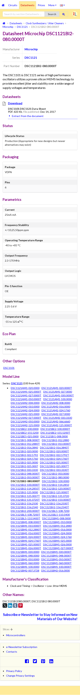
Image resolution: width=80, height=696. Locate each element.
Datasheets (27, 5)
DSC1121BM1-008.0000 (56, 518)
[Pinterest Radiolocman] (44, 661)
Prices (41, 5)
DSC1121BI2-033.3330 (24, 470)
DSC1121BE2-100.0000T (55, 429)
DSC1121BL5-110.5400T (25, 518)
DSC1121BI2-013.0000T (56, 443)
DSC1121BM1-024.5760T (26, 540)
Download (15, 103)
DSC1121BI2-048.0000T (25, 473)
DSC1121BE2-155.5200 (25, 432)
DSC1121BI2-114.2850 (55, 484)
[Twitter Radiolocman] (36, 661)
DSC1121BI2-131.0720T (25, 499)
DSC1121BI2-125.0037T (25, 496)
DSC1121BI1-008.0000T (25, 440)
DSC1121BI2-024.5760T (54, 458)
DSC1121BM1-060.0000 (25, 563)
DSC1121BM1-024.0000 (57, 533)
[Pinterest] (20, 605)
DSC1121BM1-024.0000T (26, 537)
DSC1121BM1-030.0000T (56, 551)
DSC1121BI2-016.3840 (24, 447)
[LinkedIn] (10, 605)
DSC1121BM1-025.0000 (57, 540)
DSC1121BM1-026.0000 (57, 544)
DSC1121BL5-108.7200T (25, 514)
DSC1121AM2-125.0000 (25, 425)
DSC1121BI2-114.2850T (25, 488)
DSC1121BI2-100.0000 (55, 481)
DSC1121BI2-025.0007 (24, 466)
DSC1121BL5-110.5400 (56, 514)
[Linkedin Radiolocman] (52, 661)
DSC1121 (31, 57)
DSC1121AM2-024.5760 (55, 410)
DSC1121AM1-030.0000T (58, 395)
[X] (5, 605)
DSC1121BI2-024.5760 (24, 458)
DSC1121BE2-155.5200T (55, 432)
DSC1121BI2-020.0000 (24, 451)
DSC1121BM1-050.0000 (25, 559)
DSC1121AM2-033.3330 (57, 417)
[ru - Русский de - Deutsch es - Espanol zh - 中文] (62, 5)
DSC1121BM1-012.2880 (57, 525)
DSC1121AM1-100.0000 (57, 399)
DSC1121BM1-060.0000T (56, 563)
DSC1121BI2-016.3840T (54, 447)
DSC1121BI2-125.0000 (24, 492)
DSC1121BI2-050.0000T (25, 477)
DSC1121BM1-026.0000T (26, 548)
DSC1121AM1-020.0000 (25, 388)
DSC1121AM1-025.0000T (26, 391)
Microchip (31, 49)
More (53, 4)
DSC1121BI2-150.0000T (56, 499)
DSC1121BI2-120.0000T (56, 488)
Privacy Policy (14, 671)
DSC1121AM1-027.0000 (57, 391)
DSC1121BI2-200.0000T (25, 510)
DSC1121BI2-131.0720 (55, 496)
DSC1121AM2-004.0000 (25, 402)
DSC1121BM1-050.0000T (56, 559)
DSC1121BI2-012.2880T (25, 443)
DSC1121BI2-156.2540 (24, 507)
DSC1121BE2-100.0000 (25, 429)
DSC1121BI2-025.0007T (54, 466)
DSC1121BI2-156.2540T (54, 507)
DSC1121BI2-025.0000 (24, 462)
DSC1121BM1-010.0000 (57, 522)
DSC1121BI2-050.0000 (55, 473)
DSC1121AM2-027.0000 (55, 414)
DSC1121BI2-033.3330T (54, 470)
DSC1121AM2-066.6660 (55, 421)
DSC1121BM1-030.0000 (25, 551)
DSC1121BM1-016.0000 (57, 529)
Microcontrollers (15, 635)
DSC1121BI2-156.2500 (24, 503)
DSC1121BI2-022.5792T (54, 455)
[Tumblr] (15, 605)
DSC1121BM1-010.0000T (26, 525)
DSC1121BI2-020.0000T (54, 451)
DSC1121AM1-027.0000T (26, 395)
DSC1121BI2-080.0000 (55, 477)
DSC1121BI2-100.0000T (25, 484)
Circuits (12, 5)
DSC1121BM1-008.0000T (26, 522)
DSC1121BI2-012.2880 (55, 440)
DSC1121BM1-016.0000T (26, 533)
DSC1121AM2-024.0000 (25, 410)
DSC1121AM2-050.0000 (25, 421)
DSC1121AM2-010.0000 (25, 406)
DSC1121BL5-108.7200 (55, 510)
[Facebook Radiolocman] (27, 661)
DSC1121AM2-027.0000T (26, 417)
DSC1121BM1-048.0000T (56, 555)
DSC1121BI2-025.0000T (54, 462)
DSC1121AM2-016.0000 (55, 406)
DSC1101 (9, 367)
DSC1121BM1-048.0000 (25, 555)
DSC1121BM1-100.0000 (25, 566)
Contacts (11, 651)
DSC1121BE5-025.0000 (25, 436)
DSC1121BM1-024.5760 (57, 537)
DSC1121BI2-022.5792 (24, 455)
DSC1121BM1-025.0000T (26, 544)
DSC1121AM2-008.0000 (55, 402)
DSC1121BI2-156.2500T (54, 503)
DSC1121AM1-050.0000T (26, 399)
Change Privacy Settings (20, 675)
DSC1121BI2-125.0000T (54, 492)
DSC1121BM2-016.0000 (55, 570)
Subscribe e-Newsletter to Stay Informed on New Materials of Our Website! (40, 617)
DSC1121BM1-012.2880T (26, 529)
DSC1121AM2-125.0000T (56, 425)
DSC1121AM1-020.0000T (56, 388)
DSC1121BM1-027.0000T (58, 548)
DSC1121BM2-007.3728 (25, 570)
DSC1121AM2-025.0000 (25, 414)
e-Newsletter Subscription (21, 646)
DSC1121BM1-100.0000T (56, 566)
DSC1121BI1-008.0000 (54, 436)
